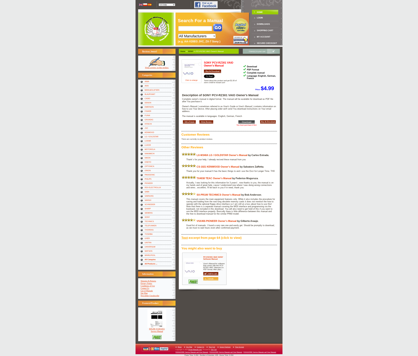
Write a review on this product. (157, 68)
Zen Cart (214, 349)
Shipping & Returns (148, 281)
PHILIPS (148, 179)
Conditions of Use (148, 286)
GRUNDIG (149, 120)
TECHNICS (149, 221)
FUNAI (147, 115)
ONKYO (148, 162)
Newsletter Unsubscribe (150, 296)
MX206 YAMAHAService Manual (157, 330)
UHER (147, 238)
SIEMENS (149, 213)
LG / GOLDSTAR (151, 137)
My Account (263, 37)
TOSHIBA (149, 234)
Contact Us (145, 288)
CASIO (147, 98)
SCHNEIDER (150, 204)
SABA (147, 192)
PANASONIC (150, 175)
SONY (147, 217)
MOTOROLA (150, 149)
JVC (146, 128)
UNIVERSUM (150, 247)
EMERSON (149, 107)
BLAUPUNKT (150, 94)
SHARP (148, 209)
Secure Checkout (267, 43)
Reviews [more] (149, 51)
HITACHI (148, 124)
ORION (148, 170)
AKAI (147, 86)
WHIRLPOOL (150, 255)
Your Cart (212, 347)
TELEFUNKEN (150, 226)
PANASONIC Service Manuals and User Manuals (192, 352)
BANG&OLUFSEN (152, 90)
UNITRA (148, 243)
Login (260, 18)
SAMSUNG (149, 196)
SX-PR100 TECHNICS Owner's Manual (219, 194)
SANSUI (148, 200)
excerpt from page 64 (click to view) (211, 237)
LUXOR (148, 145)
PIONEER (149, 183)
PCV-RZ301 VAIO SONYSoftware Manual (213, 258)
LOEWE (148, 141)
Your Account (239, 347)
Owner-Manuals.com (195, 349)
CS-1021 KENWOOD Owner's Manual (218, 166)
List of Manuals (147, 291)
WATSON (148, 251)
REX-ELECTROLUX (153, 187)
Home (260, 12)
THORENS (149, 230)
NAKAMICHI (149, 154)
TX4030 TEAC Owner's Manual (214, 178)
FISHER (148, 111)
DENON (148, 103)
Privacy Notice (146, 283)
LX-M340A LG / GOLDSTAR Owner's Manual (222, 155)
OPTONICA (149, 166)
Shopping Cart (265, 30)
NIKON (147, 158)
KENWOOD (149, 132)
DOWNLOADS (263, 24)
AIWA (147, 81)
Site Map (144, 293)
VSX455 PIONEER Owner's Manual (216, 221)
